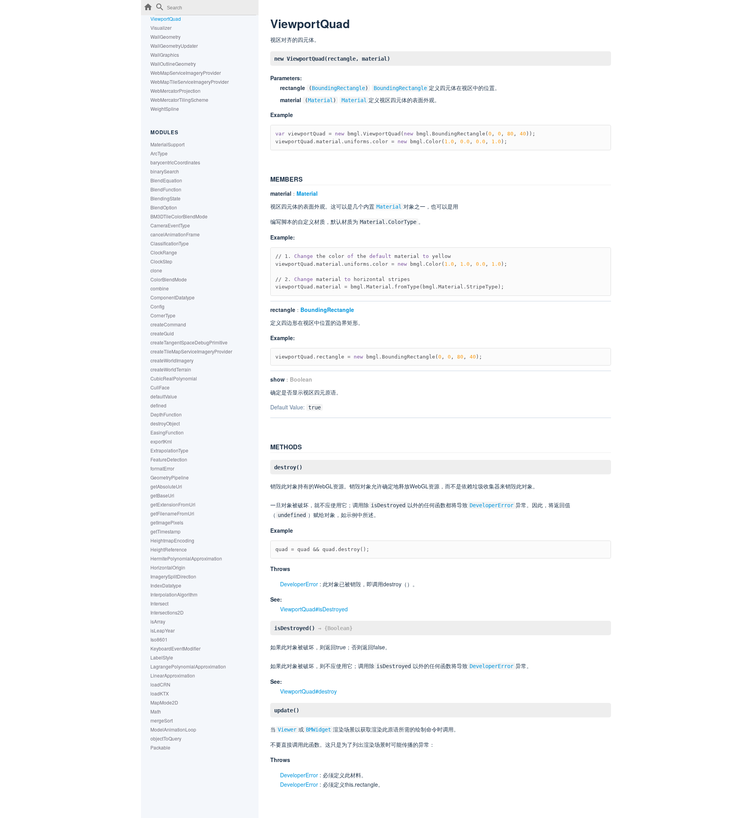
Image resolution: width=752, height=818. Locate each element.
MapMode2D (164, 702)
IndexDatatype (165, 585)
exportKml (161, 441)
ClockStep (161, 261)
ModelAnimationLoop (173, 729)
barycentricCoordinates (175, 162)
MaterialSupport (167, 144)
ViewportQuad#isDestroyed (314, 609)
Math (155, 711)
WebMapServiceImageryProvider (185, 72)
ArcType (159, 153)
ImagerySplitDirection (173, 576)
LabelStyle (161, 657)
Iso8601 (159, 639)
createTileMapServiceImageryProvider (191, 351)
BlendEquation (166, 180)
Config (157, 306)
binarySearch (164, 171)
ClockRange (163, 252)
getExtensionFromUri (172, 504)
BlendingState (165, 198)
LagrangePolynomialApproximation (188, 666)
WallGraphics (164, 54)
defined (158, 405)
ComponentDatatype (172, 297)
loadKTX (159, 693)
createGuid (162, 333)
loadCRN (160, 684)
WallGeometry (165, 36)
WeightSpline (164, 108)
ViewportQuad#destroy (308, 691)
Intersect (159, 603)
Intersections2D (167, 612)
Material (320, 100)
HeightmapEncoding (172, 540)
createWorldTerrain (170, 369)
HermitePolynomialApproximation (186, 558)
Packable (160, 747)
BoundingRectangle (338, 88)
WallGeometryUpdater (174, 45)
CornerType (162, 315)
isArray (157, 621)
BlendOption (163, 207)
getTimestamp (165, 531)
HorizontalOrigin (167, 567)
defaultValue (163, 396)
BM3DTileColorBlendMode (179, 216)
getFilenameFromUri (172, 513)
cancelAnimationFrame (175, 234)
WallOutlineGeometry (173, 63)
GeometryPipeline (169, 477)
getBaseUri (162, 495)
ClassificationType (169, 243)
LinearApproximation (172, 675)
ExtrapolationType (169, 450)
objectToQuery (165, 738)
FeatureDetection (168, 459)
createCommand (168, 324)
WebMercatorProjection (175, 90)
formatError (162, 468)
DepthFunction (166, 414)
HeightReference (168, 549)
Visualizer (161, 27)
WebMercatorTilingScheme (179, 99)
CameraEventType (170, 225)
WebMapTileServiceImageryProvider (189, 81)
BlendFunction (165, 189)
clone (156, 270)
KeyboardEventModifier (175, 648)
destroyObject (165, 423)
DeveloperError (299, 584)
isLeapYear (162, 630)
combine (159, 288)
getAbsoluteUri (166, 486)
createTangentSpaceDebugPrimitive (189, 342)
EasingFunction (167, 432)
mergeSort (161, 720)
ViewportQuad (165, 18)
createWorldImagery (171, 360)
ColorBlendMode (168, 279)
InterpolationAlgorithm (173, 594)
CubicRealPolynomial (173, 378)
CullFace (160, 387)
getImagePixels (166, 522)
